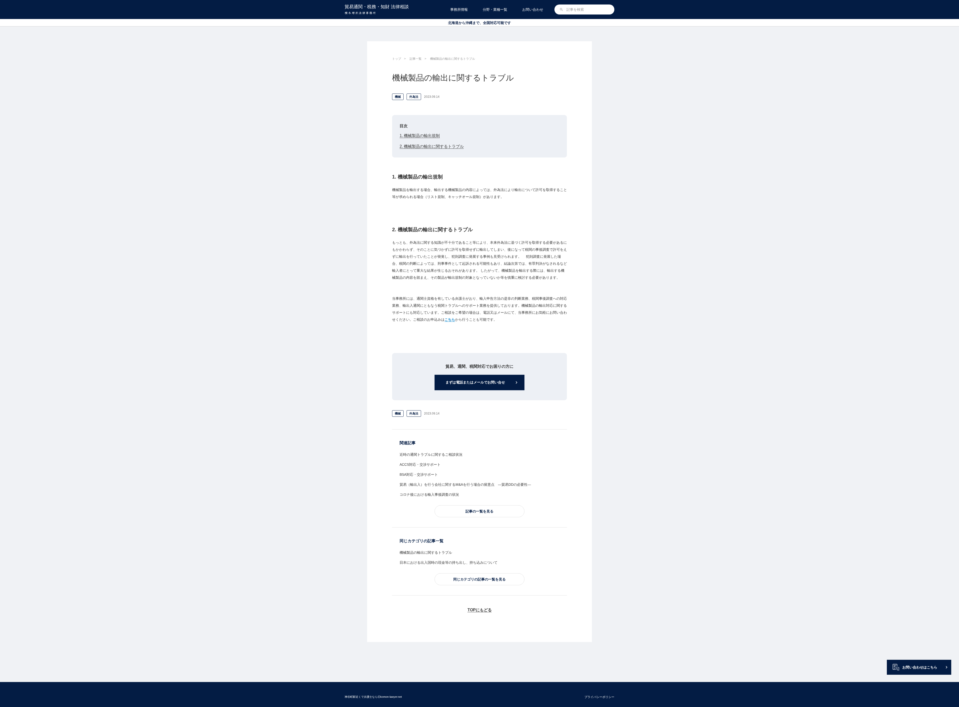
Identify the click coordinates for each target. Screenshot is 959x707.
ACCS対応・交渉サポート (420, 464)
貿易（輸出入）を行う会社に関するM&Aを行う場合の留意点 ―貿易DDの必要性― (465, 484)
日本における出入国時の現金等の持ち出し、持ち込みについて (448, 562)
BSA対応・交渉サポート (419, 474)
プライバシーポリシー (599, 697)
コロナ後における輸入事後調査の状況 (429, 494)
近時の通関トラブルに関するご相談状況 (431, 454)
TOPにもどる (480, 610)
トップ (396, 58)
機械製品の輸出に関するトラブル (426, 552)
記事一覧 (416, 58)
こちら (450, 320)
